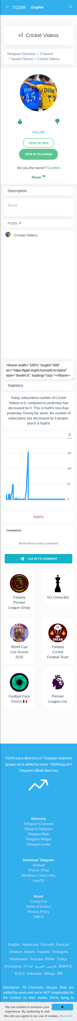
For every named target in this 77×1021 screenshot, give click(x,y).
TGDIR (19, 7)
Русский (47, 944)
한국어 (20, 973)
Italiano (29, 952)
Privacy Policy (38, 912)
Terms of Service (38, 906)
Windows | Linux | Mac (39, 875)
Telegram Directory (21, 54)
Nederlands (19, 959)
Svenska (36, 959)
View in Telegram (38, 154)
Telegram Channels (38, 824)
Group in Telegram (39, 829)
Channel (46, 54)
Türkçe (62, 959)
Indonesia (34, 973)
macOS (38, 880)
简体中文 (65, 966)
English (14, 944)
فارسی (51, 966)
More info (66, 1016)
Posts (13, 223)
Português (60, 952)
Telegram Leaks (39, 844)
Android (38, 865)
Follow (38, 132)
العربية (39, 966)
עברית (28, 966)
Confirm (53, 168)
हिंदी (59, 973)
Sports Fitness (22, 59)
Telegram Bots (38, 834)
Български (13, 966)
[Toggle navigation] (70, 7)
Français (62, 944)
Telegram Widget (38, 839)
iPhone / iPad (38, 870)
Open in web (39, 143)
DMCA (38, 917)
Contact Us (38, 901)
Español (43, 952)
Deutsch (15, 952)
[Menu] (70, 434)
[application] (38, 468)
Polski (50, 959)
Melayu (49, 973)
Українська (30, 944)
